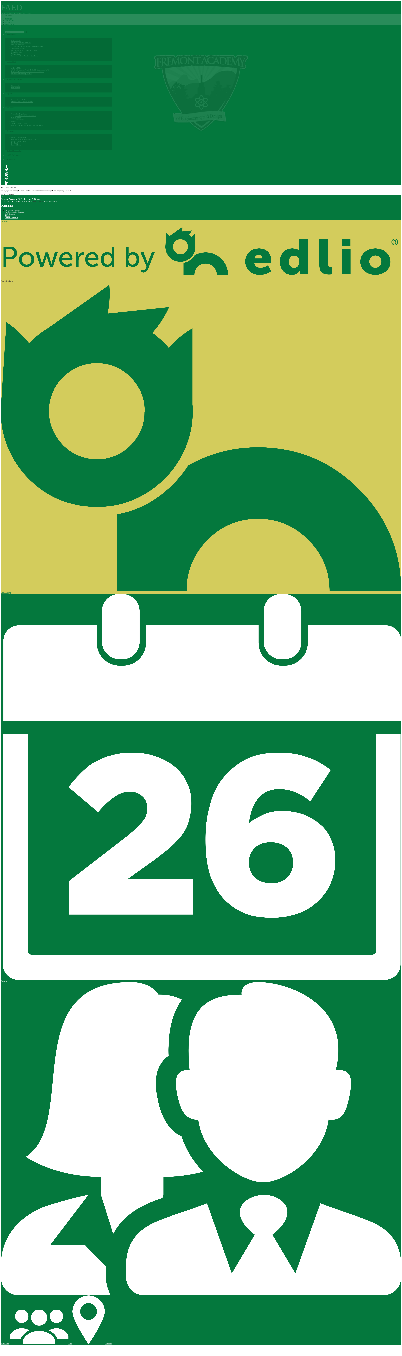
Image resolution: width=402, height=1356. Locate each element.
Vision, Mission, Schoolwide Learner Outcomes (27, 46)
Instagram (6, 176)
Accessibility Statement (12, 210)
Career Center (16, 118)
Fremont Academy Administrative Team (24, 56)
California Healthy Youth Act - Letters (23, 139)
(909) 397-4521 (38, 201)
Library (13, 121)
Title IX (7, 216)
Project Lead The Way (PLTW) (21, 74)
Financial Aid (15, 86)
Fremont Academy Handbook (21, 43)
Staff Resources (10, 214)
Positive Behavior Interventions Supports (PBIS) (27, 125)
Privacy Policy (5, 221)
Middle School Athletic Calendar (22, 102)
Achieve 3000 (16, 68)
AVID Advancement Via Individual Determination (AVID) (30, 70)
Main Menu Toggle (7, 28)
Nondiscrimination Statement (14, 212)
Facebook (6, 166)
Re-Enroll (14, 143)
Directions (108, 1344)
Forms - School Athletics (19, 100)
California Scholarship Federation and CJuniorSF (27, 72)
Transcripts (8, 19)
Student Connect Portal (19, 123)
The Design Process (17, 48)
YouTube (6, 173)
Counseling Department (19, 114)
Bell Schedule (16, 41)
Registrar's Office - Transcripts (25, 116)
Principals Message (17, 44)
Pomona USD (9, 20)
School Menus (16, 145)
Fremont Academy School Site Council (24, 50)
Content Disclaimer (11, 218)
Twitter (6, 169)
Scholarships (15, 88)
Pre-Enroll (8, 22)
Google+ (6, 179)
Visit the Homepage (7, 194)
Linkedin (6, 183)
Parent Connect (10, 24)
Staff (70, 1344)
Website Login (16, 54)
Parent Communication (18, 137)
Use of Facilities (16, 52)
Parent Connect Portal (18, 141)
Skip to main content (7, 2)
